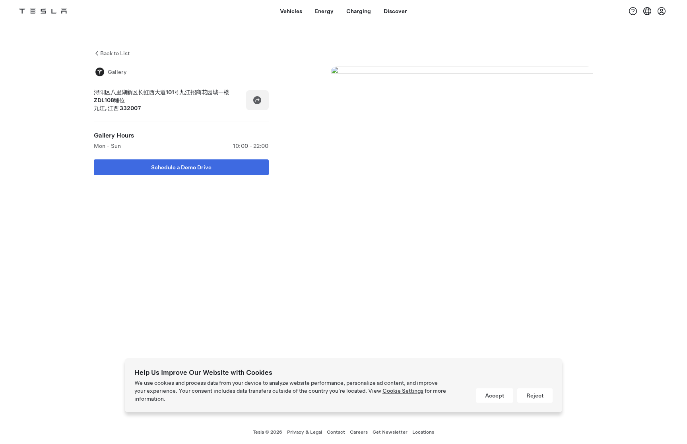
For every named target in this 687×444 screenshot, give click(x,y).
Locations (423, 432)
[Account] (661, 11)
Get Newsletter (390, 432)
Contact (336, 432)
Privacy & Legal (304, 432)
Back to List (115, 53)
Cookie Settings (402, 391)
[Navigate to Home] (43, 11)
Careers (359, 432)
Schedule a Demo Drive (181, 167)
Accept (494, 395)
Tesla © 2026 (267, 432)
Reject (534, 395)
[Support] (633, 11)
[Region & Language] (647, 11)
